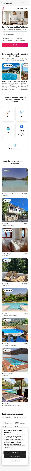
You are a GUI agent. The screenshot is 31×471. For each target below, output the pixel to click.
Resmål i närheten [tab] (6, 417)
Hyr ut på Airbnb (22, 8)
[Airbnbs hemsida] (3, 8)
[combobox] (15, 35)
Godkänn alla (15, 452)
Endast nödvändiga (15, 456)
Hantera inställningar (15, 461)
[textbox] (8, 40)
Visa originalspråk (7, 3)
